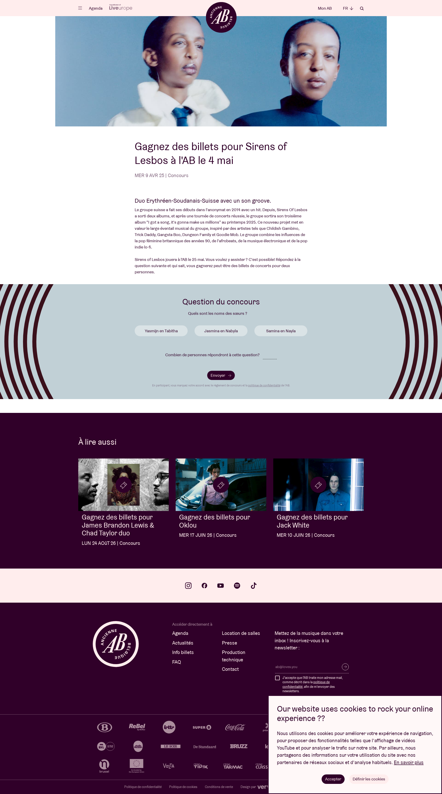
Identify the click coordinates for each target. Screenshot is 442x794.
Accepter (333, 779)
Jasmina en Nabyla (221, 330)
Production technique (233, 656)
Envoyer (218, 375)
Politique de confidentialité (143, 787)
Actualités (182, 643)
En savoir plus (409, 762)
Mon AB (325, 8)
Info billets (183, 652)
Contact (230, 669)
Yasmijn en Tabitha (161, 330)
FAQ (176, 662)
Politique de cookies (183, 787)
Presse (229, 643)
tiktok (253, 585)
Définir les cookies (369, 779)
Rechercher (362, 8)
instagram (188, 585)
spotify (237, 585)
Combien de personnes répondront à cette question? (212, 354)
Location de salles (241, 633)
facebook (204, 585)
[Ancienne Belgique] (221, 17)
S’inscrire (345, 666)
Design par (249, 787)
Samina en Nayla (281, 330)
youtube (220, 585)
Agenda (95, 8)
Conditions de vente (219, 787)
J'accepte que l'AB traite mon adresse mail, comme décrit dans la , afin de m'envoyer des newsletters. (312, 684)
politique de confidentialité (264, 385)
